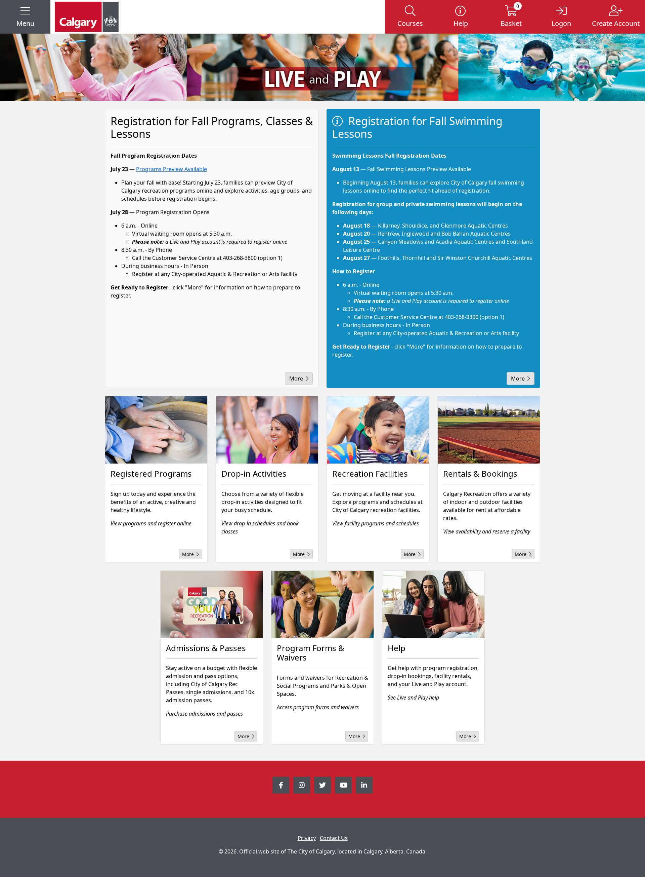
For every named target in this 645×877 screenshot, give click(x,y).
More (296, 378)
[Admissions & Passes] (212, 604)
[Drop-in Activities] (267, 430)
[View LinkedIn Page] (364, 785)
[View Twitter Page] (322, 785)
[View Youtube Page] (343, 785)
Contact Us (334, 838)
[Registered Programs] (156, 430)
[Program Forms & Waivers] (322, 604)
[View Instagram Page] (301, 785)
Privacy (307, 838)
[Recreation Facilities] (378, 430)
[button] (25, 17)
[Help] (433, 604)
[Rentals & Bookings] (489, 430)
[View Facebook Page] (280, 785)
